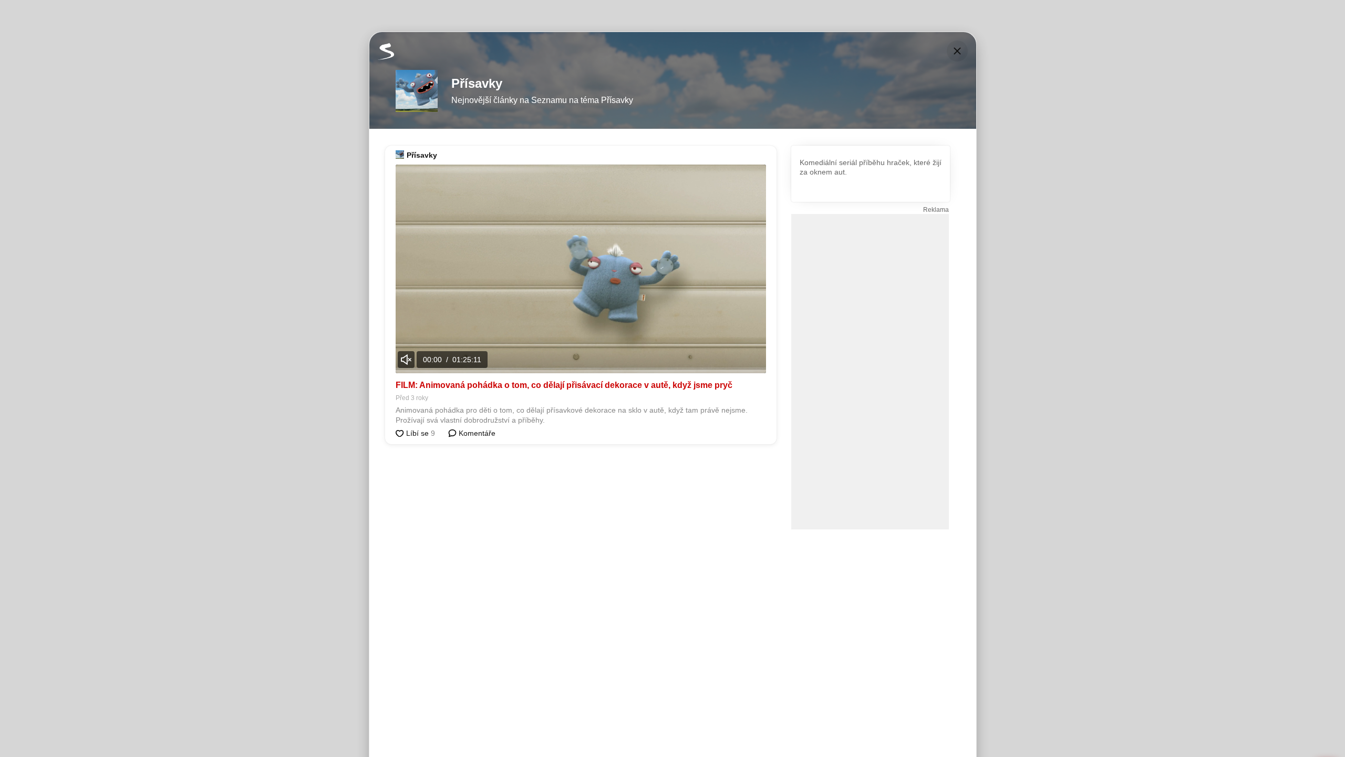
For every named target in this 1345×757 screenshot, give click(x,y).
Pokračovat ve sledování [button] (589, 334)
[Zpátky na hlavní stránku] (382, 51)
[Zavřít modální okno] (957, 51)
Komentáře (476, 433)
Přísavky (422, 155)
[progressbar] (581, 371)
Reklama (936, 209)
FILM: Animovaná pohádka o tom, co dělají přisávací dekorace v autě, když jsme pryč (564, 385)
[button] (581, 269)
